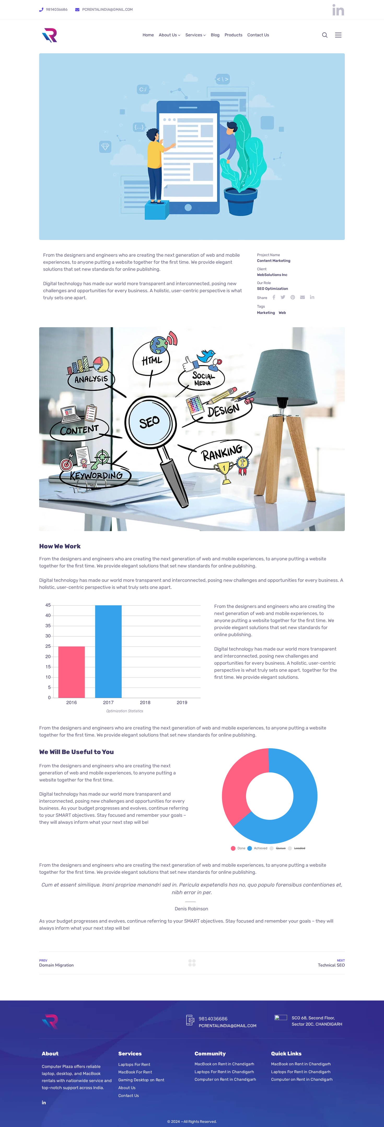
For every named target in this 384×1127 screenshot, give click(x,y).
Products (233, 34)
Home (148, 34)
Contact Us (258, 34)
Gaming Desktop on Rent (141, 1080)
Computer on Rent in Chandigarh (225, 1079)
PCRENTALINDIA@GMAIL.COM (107, 9)
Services (193, 34)
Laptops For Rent (134, 1064)
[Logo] (49, 35)
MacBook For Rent (135, 1072)
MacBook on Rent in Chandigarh (224, 1064)
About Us (168, 34)
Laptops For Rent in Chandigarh (224, 1072)
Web (282, 312)
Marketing (266, 312)
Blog (215, 34)
